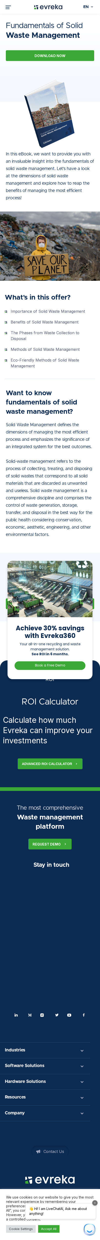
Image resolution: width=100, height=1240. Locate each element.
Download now (50, 56)
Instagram (43, 1015)
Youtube (70, 1015)
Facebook (84, 1015)
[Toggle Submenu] (81, 1050)
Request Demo (47, 844)
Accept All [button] (49, 1229)
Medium (30, 1015)
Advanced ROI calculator (47, 764)
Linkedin (16, 1015)
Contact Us (53, 1151)
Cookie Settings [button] (21, 1229)
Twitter (57, 1015)
